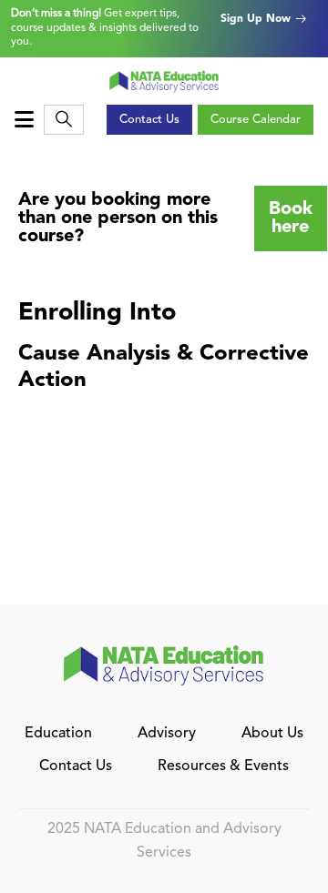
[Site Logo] (164, 81)
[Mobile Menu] (26, 119)
